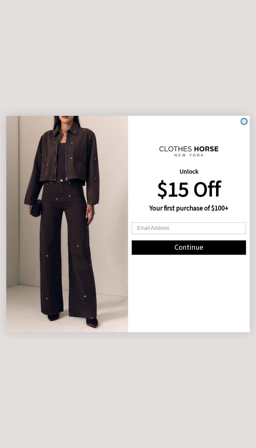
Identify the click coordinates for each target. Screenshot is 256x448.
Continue (189, 247)
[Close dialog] (244, 121)
